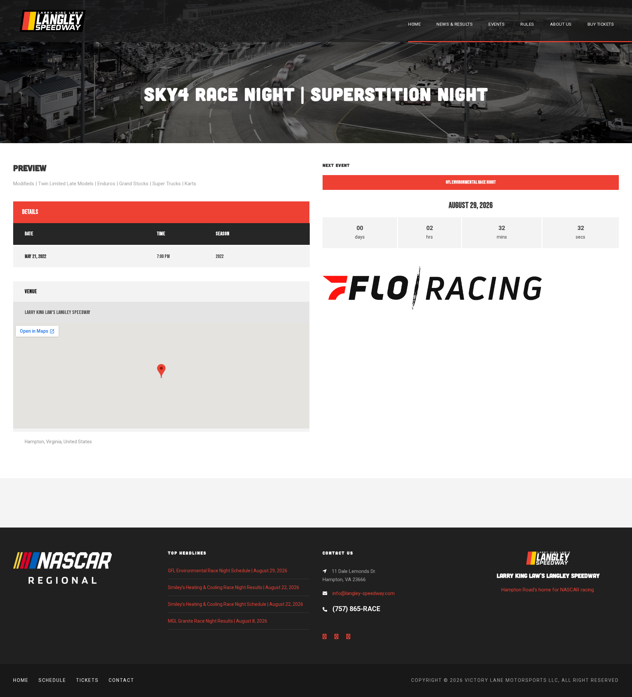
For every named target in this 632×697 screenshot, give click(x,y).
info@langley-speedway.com (363, 593)
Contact (121, 680)
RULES (527, 24)
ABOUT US (561, 24)
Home (21, 680)
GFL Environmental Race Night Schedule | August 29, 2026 (227, 570)
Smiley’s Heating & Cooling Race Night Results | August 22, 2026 (233, 587)
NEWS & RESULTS (454, 24)
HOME (414, 24)
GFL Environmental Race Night (471, 182)
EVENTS (496, 24)
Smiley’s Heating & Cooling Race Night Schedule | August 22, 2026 (235, 604)
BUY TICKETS (601, 24)
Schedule (52, 680)
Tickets (87, 680)
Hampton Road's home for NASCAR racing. (548, 582)
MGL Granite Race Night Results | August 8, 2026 (217, 621)
